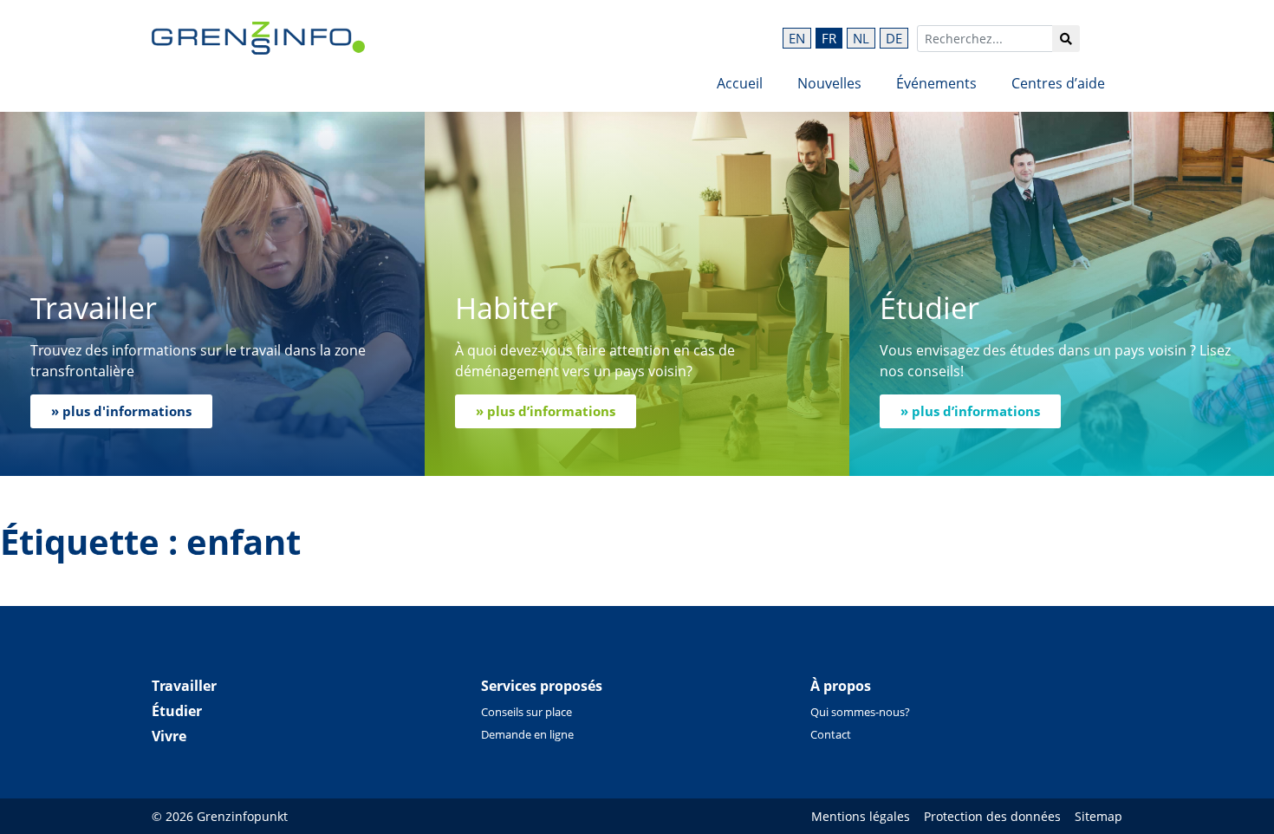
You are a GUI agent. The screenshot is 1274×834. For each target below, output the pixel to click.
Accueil (740, 83)
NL (861, 38)
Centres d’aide (1058, 83)
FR (829, 38)
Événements (936, 83)
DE (894, 38)
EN (797, 38)
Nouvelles (829, 83)
